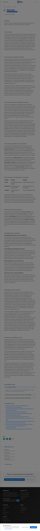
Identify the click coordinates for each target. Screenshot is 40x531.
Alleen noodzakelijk (25, 527)
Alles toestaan (33, 527)
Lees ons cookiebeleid (8, 528)
